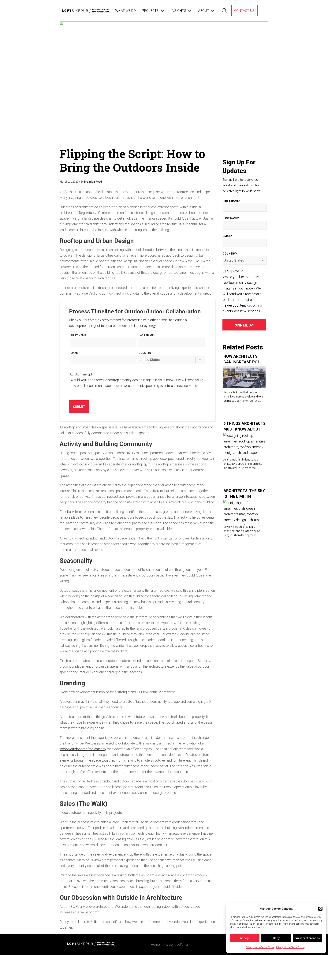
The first (119, 459)
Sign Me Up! (244, 325)
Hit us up (99, 922)
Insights (178, 11)
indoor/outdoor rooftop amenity (83, 749)
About (203, 11)
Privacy (168, 944)
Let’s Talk (183, 944)
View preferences (307, 938)
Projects (150, 11)
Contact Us (244, 11)
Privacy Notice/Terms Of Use (260, 947)
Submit (79, 407)
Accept (245, 938)
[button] (320, 909)
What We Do (125, 11)
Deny (276, 938)
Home (155, 944)
